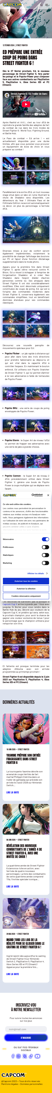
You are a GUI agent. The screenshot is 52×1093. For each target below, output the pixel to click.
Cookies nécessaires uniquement (26, 596)
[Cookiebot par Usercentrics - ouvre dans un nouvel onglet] (32, 495)
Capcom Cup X (10, 604)
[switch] (45, 547)
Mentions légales (9, 1084)
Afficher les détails (35, 573)
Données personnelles (31, 1084)
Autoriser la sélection (26, 588)
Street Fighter (22, 45)
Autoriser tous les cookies (26, 581)
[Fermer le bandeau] (48, 495)
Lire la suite (12, 792)
